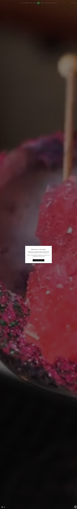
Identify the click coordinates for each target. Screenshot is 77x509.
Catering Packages (38, 260)
